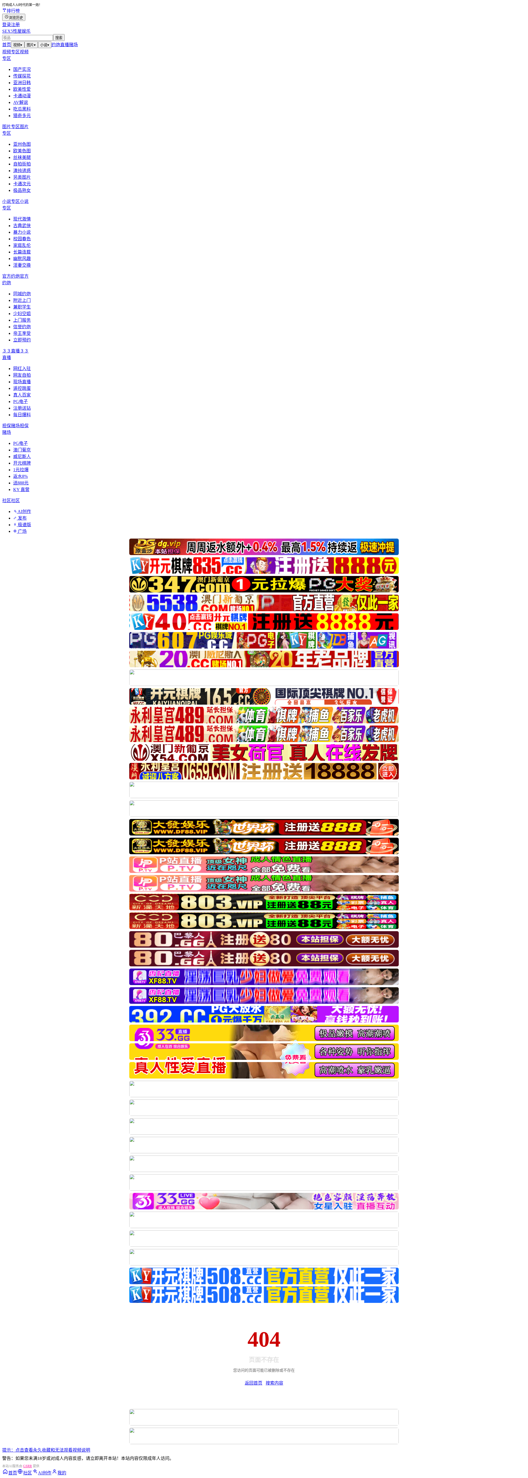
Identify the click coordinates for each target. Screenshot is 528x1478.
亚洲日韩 (22, 82)
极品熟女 (22, 190)
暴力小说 (22, 232)
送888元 (21, 483)
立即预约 (22, 340)
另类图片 (22, 177)
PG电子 (20, 401)
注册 (15, 24)
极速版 (24, 524)
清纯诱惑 (22, 170)
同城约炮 (22, 293)
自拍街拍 (22, 164)
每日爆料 (22, 414)
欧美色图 (22, 150)
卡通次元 (22, 183)
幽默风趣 (22, 258)
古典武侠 (22, 225)
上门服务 (22, 320)
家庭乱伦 (22, 245)
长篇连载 (22, 252)
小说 (44, 45)
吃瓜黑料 (22, 109)
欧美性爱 (22, 89)
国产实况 (22, 69)
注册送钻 (22, 408)
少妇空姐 (22, 313)
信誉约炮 (22, 326)
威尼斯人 (22, 456)
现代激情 (22, 219)
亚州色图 (22, 144)
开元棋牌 (22, 463)
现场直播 (22, 381)
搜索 (58, 38)
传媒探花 (22, 76)
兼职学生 (22, 307)
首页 (6, 44)
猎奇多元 (22, 115)
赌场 (73, 44)
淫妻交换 (22, 265)
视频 (17, 45)
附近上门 (22, 300)
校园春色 (22, 238)
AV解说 (20, 102)
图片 (31, 45)
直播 (64, 44)
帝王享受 (22, 333)
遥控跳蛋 (22, 388)
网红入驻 (22, 368)
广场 (22, 531)
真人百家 (22, 395)
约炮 (55, 44)
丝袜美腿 (22, 157)
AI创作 (24, 511)
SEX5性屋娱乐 (16, 31)
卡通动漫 (22, 95)
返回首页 (253, 1383)
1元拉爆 (21, 469)
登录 (6, 24)
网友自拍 (22, 375)
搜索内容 (274, 1383)
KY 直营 (21, 489)
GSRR (27, 1466)
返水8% (20, 476)
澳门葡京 (22, 450)
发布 (22, 518)
